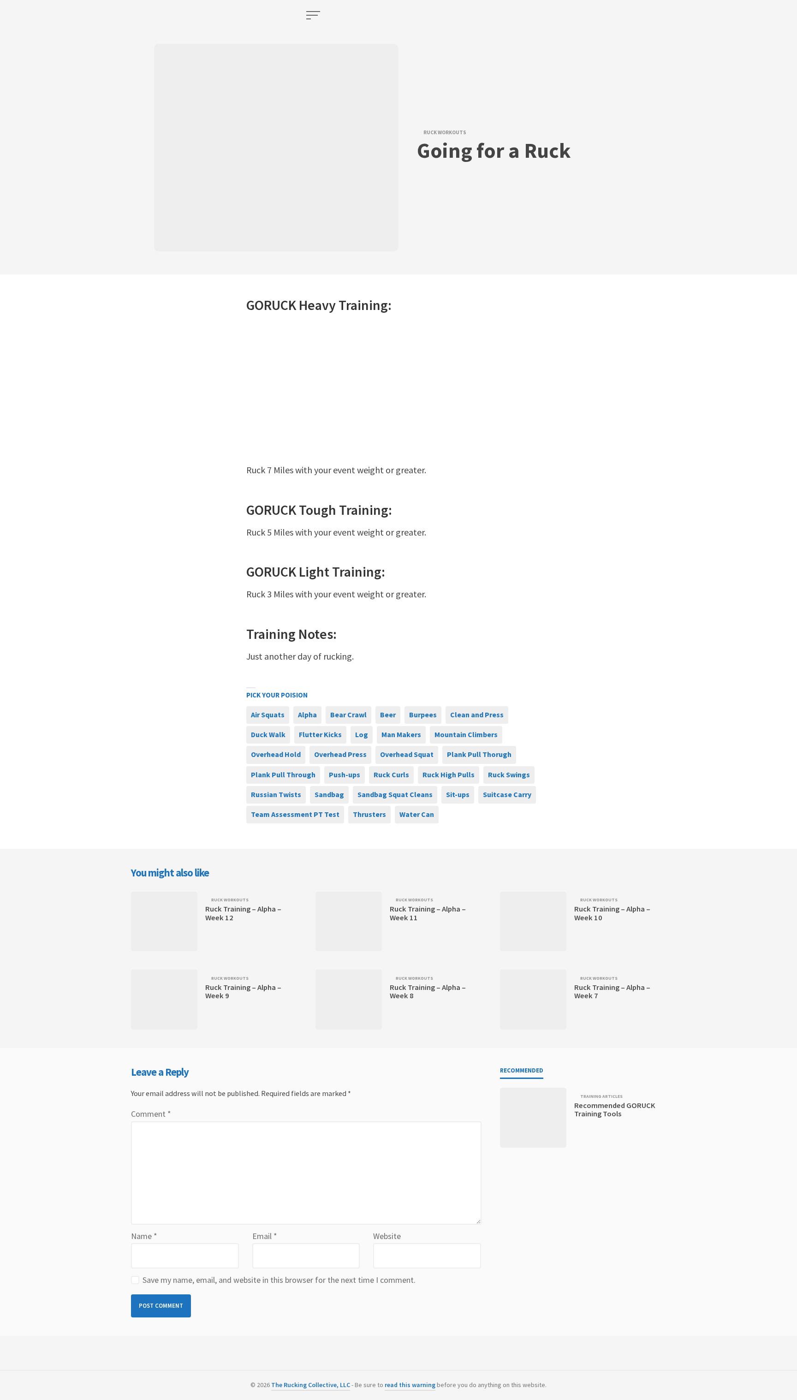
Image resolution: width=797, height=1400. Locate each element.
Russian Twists (276, 794)
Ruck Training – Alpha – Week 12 (243, 913)
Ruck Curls (391, 774)
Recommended (521, 1070)
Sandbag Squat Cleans (395, 794)
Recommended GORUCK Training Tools (614, 1110)
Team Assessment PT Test (295, 814)
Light (314, 571)
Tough (317, 509)
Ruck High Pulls (448, 774)
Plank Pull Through (283, 774)
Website (387, 1236)
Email (264, 1236)
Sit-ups (458, 794)
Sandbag (329, 794)
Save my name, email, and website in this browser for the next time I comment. (279, 1280)
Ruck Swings (509, 774)
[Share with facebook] (184, 309)
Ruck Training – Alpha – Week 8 (428, 992)
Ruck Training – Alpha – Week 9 (243, 992)
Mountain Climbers (466, 734)
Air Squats (268, 714)
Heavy (317, 305)
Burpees (423, 714)
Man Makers (401, 734)
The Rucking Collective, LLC (310, 1385)
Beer (388, 714)
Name (144, 1236)
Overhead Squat (407, 754)
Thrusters (369, 814)
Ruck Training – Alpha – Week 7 (612, 992)
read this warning (410, 1385)
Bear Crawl (348, 714)
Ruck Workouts (444, 132)
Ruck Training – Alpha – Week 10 (612, 913)
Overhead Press (340, 754)
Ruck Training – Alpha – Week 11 (428, 913)
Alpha (307, 714)
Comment (151, 1113)
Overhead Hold (276, 754)
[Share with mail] (184, 355)
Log (361, 734)
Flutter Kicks (320, 734)
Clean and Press (477, 714)
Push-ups (344, 774)
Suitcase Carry (507, 794)
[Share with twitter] (184, 332)
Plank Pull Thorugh (479, 754)
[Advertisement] (398, 388)
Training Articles (601, 1096)
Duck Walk (268, 734)
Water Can (416, 814)
